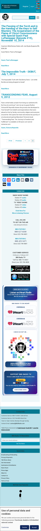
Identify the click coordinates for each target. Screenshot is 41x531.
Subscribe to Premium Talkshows (10, 6)
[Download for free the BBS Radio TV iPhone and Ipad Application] (20, 277)
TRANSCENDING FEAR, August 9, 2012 (19, 96)
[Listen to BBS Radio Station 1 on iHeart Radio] (20, 312)
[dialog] (20, 519)
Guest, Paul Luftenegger (9, 60)
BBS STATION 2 (20, 239)
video (24, 205)
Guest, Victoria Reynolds (10, 128)
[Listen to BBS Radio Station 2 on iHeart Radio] (20, 323)
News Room (4, 468)
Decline (24, 527)
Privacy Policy (5, 478)
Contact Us (4, 475)
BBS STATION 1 (20, 229)
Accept (34, 527)
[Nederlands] (39, 1)
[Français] (37, 3)
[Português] (39, 6)
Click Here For (21, 211)
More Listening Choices (20, 213)
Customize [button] (5, 527)
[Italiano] (37, 6)
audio (24, 198)
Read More (5, 65)
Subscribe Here (20, 390)
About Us (4, 473)
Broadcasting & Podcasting (9, 455)
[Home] (5, 17)
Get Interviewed (5, 462)
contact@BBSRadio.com (17, 423)
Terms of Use (5, 481)
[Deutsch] (39, 3)
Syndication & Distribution (8, 465)
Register (25, 6)
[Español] (39, 8)
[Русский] (37, 8)
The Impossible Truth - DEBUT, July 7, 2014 (18, 73)
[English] (37, 1)
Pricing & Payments (7, 457)
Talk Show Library (6, 460)
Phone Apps (4, 470)
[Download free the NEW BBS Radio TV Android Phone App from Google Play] (20, 268)
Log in (32, 6)
